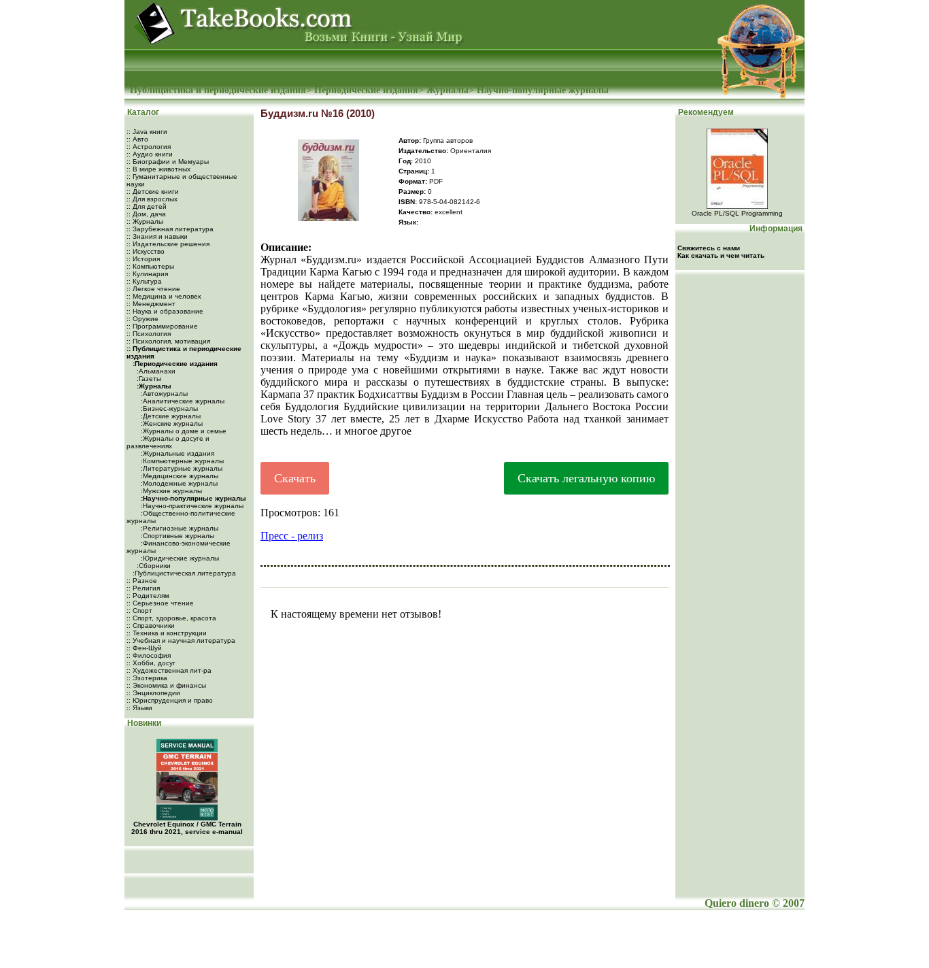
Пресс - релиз (291, 535)
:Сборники (153, 565)
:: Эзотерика (146, 678)
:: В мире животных (158, 169)
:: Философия (148, 655)
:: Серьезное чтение (160, 603)
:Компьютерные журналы (181, 461)
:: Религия (143, 588)
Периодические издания (366, 90)
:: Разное (141, 580)
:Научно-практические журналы (191, 506)
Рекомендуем (705, 112)
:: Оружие (142, 318)
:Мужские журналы (170, 491)
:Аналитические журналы (181, 401)
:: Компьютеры (150, 266)
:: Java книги (146, 131)
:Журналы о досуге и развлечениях (167, 442)
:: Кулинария (147, 274)
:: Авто (137, 139)
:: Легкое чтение (153, 289)
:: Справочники (150, 625)
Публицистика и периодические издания (218, 90)
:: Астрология (148, 146)
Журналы (447, 90)
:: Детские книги (152, 191)
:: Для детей (146, 206)
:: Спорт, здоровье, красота (171, 618)
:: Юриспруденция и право (169, 700)
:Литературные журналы (180, 468)
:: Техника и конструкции (166, 633)
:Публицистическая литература (183, 573)
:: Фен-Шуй (144, 648)
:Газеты (148, 378)
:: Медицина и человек (163, 296)
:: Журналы (144, 221)
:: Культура (144, 281)
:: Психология (148, 333)
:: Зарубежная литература (170, 229)
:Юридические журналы (179, 558)
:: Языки (139, 708)
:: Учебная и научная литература (180, 640)
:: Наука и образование (164, 311)
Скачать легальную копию (586, 478)
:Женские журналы (171, 423)
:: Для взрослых (152, 199)
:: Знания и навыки (157, 236)
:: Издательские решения (167, 244)
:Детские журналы (170, 416)
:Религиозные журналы (178, 528)
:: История (143, 259)
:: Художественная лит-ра (169, 670)
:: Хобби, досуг (150, 663)
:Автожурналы (163, 393)
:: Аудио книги (149, 154)
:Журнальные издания (176, 453)
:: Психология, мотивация (168, 341)
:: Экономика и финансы (166, 685)
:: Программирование (162, 326)
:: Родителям (147, 595)
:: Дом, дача (146, 214)
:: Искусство (145, 251)
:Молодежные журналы (178, 483)
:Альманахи (155, 371)
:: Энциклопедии (153, 693)
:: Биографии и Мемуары (167, 161)
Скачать (295, 478)
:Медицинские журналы (178, 476)
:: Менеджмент (150, 303)
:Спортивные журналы (176, 535)
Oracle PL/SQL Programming (737, 213)
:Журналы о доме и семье (182, 431)
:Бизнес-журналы (168, 408)
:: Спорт (139, 610)
